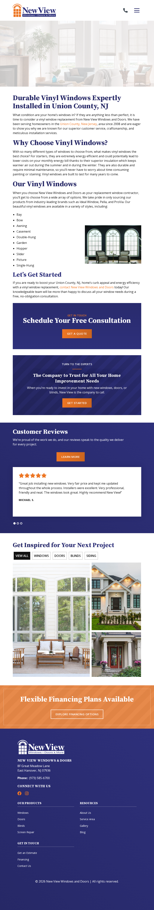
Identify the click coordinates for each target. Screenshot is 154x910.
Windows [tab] (41, 556)
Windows (23, 813)
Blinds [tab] (76, 556)
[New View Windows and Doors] (44, 10)
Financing (23, 859)
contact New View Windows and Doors (87, 287)
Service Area (87, 819)
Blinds (21, 826)
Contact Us (24, 866)
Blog (82, 832)
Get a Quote (77, 333)
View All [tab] (22, 556)
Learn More (70, 457)
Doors (21, 819)
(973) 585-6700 (39, 778)
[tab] (14, 523)
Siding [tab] (91, 556)
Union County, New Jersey (78, 124)
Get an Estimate (27, 853)
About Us (85, 813)
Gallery (84, 826)
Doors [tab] (59, 556)
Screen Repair (25, 832)
